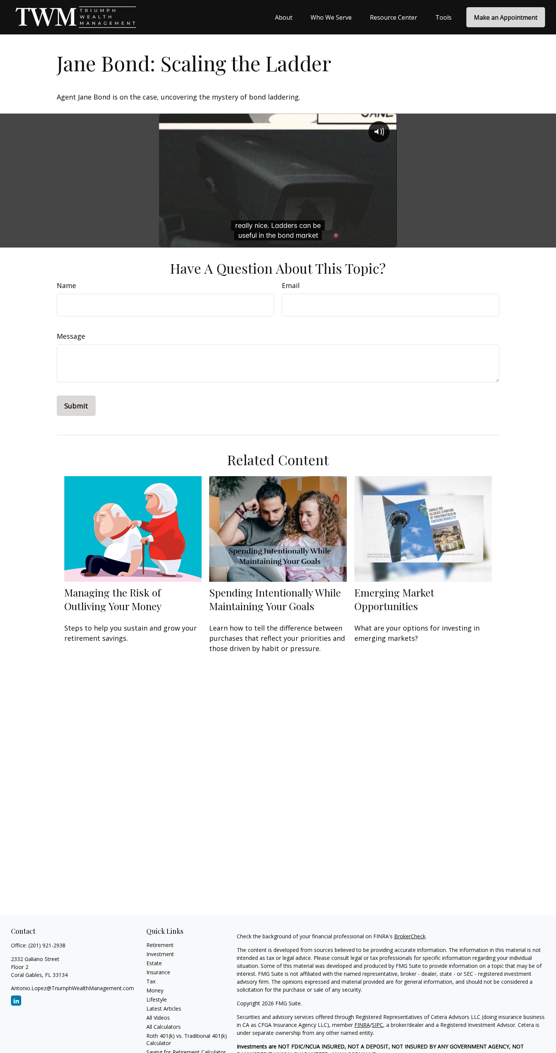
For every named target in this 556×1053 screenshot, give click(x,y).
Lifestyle (156, 999)
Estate (154, 963)
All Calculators (163, 1026)
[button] (284, 17)
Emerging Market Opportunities (394, 599)
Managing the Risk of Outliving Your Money (113, 599)
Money (154, 990)
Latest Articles (163, 1008)
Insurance (158, 972)
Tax (150, 981)
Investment (160, 954)
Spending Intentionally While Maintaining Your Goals (275, 599)
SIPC (377, 1024)
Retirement (160, 945)
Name (66, 285)
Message (71, 336)
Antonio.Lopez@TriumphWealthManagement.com (72, 988)
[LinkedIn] (16, 1000)
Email (291, 285)
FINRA (362, 1024)
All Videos (158, 1017)
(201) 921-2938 (46, 945)
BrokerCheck (410, 936)
